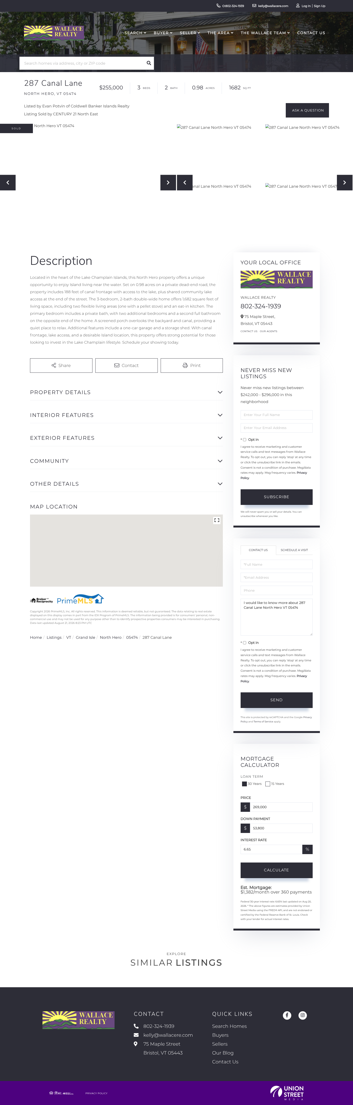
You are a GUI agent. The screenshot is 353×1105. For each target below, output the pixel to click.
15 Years (277, 784)
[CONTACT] (307, 110)
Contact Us (249, 331)
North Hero (111, 637)
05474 (132, 637)
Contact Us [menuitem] (311, 33)
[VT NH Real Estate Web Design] (287, 1093)
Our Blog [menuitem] (223, 1053)
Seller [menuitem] (188, 33)
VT (68, 637)
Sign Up (319, 6)
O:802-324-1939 (233, 6)
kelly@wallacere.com (273, 6)
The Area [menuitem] (219, 33)
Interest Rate (254, 840)
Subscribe (276, 497)
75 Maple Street (162, 1048)
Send (276, 700)
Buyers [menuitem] (220, 1035)
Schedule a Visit (294, 550)
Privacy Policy (96, 1093)
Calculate (276, 870)
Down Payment (255, 819)
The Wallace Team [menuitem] (263, 33)
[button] (149, 63)
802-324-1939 (261, 306)
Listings (54, 637)
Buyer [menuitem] (161, 33)
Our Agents (268, 331)
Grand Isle (85, 637)
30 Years (255, 784)
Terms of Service (263, 721)
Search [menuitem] (134, 33)
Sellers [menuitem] (220, 1044)
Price (246, 797)
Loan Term (252, 776)
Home (36, 637)
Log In (306, 6)
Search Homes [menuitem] (229, 1026)
